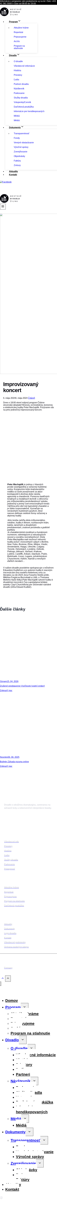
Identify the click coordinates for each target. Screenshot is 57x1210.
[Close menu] (0, 984)
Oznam (3, 681)
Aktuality (13, 171)
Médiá (16, 1119)
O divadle (19, 1048)
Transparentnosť (25, 1140)
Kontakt (13, 174)
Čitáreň (31, 398)
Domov (11, 1000)
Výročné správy (30, 1157)
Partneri (23, 1074)
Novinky (4, 757)
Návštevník (20, 1081)
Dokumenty (15, 1132)
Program (13, 1007)
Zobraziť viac (6, 690)
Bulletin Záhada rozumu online (14, 762)
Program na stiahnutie (30, 1033)
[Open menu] (3, 206)
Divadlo (12, 1040)
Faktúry (22, 1180)
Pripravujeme (22, 1023)
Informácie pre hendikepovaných (32, 1109)
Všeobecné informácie (36, 1055)
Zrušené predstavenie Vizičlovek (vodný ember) (22, 686)
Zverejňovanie (23, 1163)
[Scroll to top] (2, 979)
